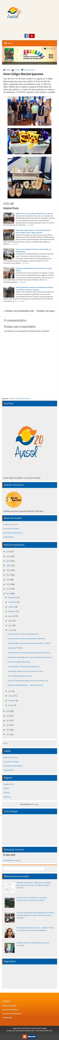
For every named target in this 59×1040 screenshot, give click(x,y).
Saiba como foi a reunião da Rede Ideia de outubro (34, 213)
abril (10, 691)
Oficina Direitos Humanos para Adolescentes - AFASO (29, 643)
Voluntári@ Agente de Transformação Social (25, 671)
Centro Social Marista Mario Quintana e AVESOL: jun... (29, 681)
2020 (8, 580)
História (6, 793)
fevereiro (12, 700)
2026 (8, 552)
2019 (8, 584)
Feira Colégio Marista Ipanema (23, 74)
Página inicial (28, 311)
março (11, 696)
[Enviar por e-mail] (4, 203)
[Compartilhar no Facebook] (12, 203)
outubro (11, 607)
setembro (12, 611)
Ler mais (31, 225)
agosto (11, 616)
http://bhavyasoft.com (44, 1031)
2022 (8, 570)
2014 (8, 721)
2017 (8, 594)
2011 (8, 734)
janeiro (11, 705)
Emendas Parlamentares (12, 533)
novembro (12, 602)
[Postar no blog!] (7, 203)
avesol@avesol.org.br (12, 860)
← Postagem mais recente (13, 311)
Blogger (35, 804)
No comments (29, 70)
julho (10, 621)
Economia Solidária (11, 529)
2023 (8, 566)
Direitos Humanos (10, 524)
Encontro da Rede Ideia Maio (19, 662)
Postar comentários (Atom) (19, 399)
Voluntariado (8, 537)
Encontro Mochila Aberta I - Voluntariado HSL (25, 685)
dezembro (12, 597)
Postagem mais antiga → (46, 311)
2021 (8, 575)
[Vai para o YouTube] (32, 36)
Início (5, 743)
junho (10, 625)
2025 (8, 556)
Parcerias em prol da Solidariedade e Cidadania (26, 639)
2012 (8, 730)
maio (10, 630)
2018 (8, 589)
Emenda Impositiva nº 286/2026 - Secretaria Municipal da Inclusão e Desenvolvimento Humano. (34, 885)
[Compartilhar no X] (9, 203)
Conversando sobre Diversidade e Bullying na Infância (29, 653)
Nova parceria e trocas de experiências (23, 634)
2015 (8, 716)
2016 (8, 711)
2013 (8, 725)
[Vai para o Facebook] (26, 36)
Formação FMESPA (15, 648)
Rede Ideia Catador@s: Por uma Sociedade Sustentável (29, 657)
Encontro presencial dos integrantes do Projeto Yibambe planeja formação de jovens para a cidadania (35, 915)
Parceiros (7, 797)
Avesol (17, 70)
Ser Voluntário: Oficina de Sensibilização (24, 667)
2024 (8, 561)
